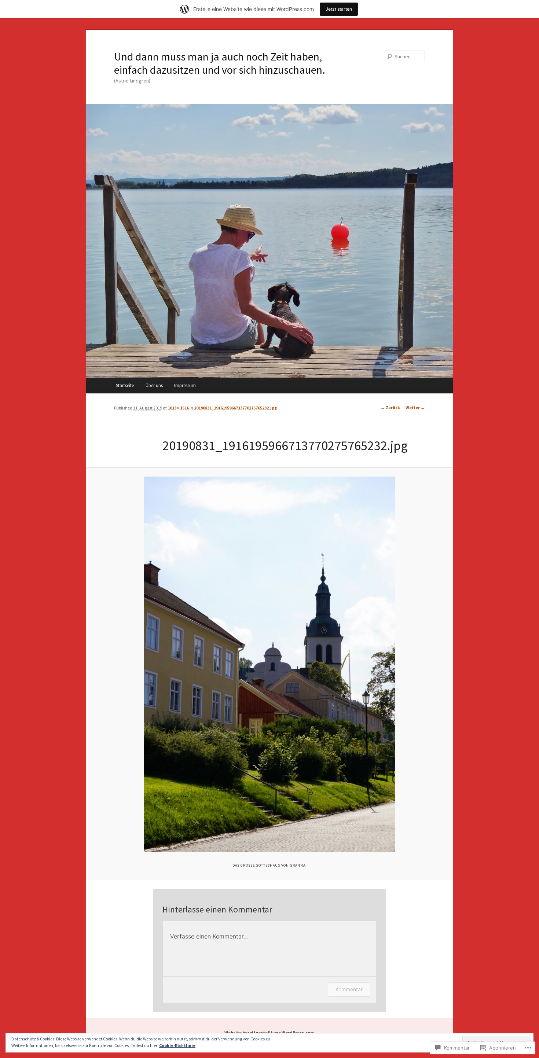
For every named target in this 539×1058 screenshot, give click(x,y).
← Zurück (390, 407)
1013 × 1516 (178, 408)
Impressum (185, 385)
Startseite (125, 385)
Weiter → (415, 407)
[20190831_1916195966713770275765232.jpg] (269, 664)
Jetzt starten (339, 9)
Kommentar (349, 989)
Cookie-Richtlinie (177, 1045)
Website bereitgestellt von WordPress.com (269, 1032)
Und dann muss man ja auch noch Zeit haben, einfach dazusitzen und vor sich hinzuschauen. (219, 63)
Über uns (154, 385)
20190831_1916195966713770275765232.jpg (235, 408)
